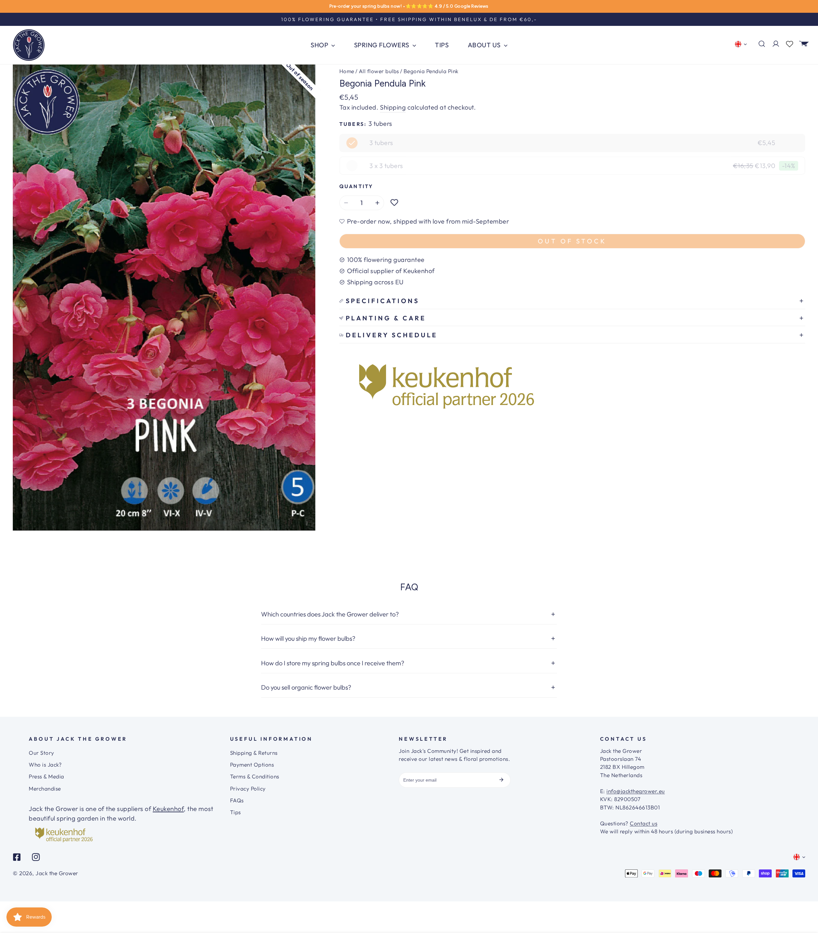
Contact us (643, 823)
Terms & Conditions (254, 776)
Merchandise (45, 788)
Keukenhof (168, 809)
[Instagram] (35, 857)
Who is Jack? (45, 764)
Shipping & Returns (254, 752)
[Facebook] (17, 857)
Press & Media (46, 776)
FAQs (237, 800)
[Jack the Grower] (29, 45)
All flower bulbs (379, 71)
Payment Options (252, 764)
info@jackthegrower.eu (635, 791)
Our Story (41, 752)
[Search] (762, 44)
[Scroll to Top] (805, 909)
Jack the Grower (56, 873)
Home (346, 71)
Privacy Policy (248, 788)
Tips (235, 812)
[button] (804, 44)
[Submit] (501, 779)
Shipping (393, 107)
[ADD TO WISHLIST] (394, 202)
